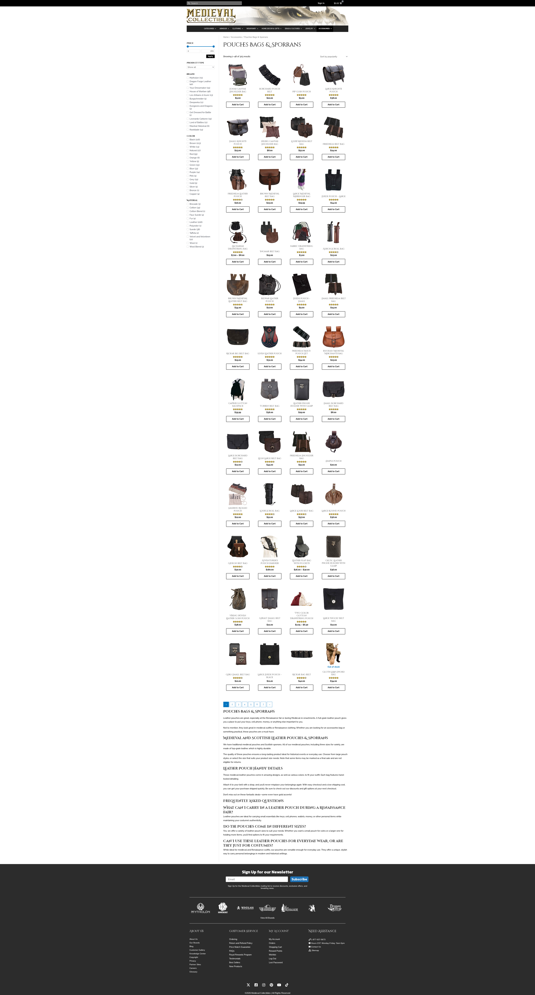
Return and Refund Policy (240, 943)
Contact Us (316, 947)
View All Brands (267, 918)
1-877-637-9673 (318, 939)
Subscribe (299, 879)
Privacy (192, 961)
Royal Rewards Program (240, 954)
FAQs (231, 951)
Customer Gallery (197, 950)
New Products (235, 966)
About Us (193, 939)
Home (226, 37)
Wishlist (272, 954)
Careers (193, 968)
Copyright (193, 957)
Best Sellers (234, 962)
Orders (272, 943)
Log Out (272, 958)
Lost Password (276, 962)
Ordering (233, 939)
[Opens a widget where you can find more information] (524, 990)
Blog (191, 946)
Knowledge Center (197, 953)
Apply (210, 56)
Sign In (321, 3)
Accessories (236, 37)
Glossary (193, 972)
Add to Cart (238, 104)
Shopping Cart (275, 947)
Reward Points (275, 951)
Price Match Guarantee (239, 947)
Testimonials (234, 958)
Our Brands (194, 943)
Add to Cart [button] (270, 209)
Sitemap (315, 950)
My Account (274, 939)
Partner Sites (195, 964)
